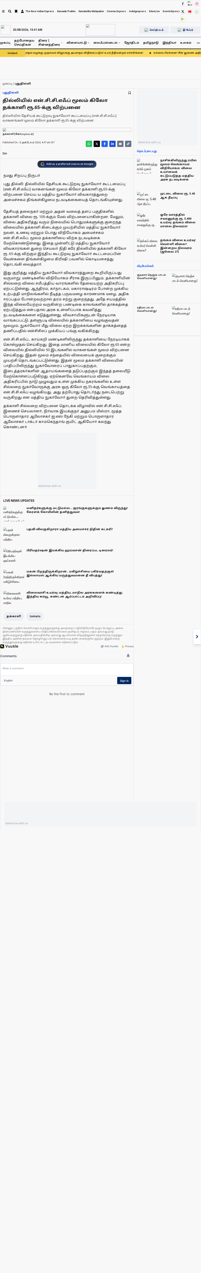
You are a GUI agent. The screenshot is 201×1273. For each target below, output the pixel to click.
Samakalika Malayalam (91, 11)
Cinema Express (116, 11)
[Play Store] (182, 19)
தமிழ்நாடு (151, 43)
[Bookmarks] (16, 11)
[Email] (120, 144)
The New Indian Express (40, 11)
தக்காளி (13, 616)
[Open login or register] (22, 11)
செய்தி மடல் (157, 29)
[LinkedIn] (112, 144)
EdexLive (154, 11)
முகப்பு (5, 43)
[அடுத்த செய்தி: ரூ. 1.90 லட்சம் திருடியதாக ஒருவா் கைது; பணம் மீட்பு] (197, 636)
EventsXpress (171, 11)
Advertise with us (49, 486)
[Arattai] (189, 3)
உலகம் (185, 43)
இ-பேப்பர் (188, 29)
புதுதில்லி (11, 93)
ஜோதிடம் (131, 43)
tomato (35, 616)
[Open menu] (3, 11)
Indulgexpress (137, 11)
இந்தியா (169, 43)
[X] (182, 11)
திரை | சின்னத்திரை (49, 43)
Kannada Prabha (66, 11)
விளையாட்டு (77, 43)
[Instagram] (197, 3)
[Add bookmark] (129, 93)
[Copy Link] (128, 144)
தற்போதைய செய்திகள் (24, 43)
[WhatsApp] (197, 11)
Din (5, 153)
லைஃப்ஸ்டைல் (105, 43)
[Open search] (10, 11)
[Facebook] (182, 3)
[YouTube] (189, 11)
